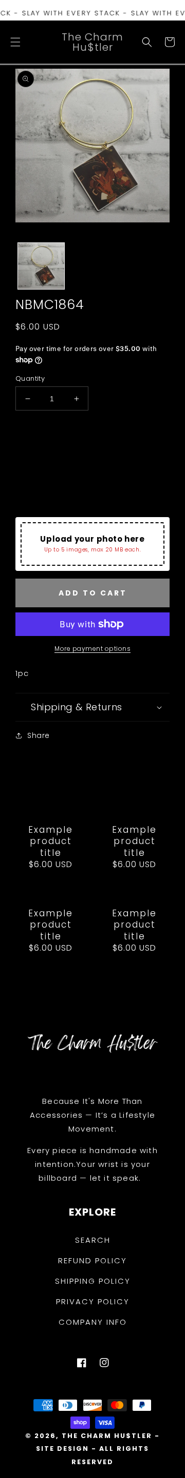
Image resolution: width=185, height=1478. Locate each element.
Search (92, 1240)
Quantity (30, 378)
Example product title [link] (50, 841)
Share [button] (38, 735)
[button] (15, 42)
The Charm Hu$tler (107, 1435)
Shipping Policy (93, 1281)
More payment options (92, 648)
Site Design (62, 1448)
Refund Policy (92, 1260)
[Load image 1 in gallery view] (41, 266)
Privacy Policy (93, 1301)
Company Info (93, 1322)
